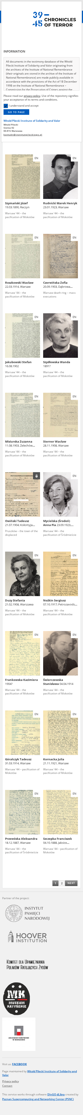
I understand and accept (24, 105)
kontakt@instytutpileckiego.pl (23, 134)
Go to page (16, 112)
